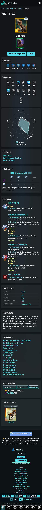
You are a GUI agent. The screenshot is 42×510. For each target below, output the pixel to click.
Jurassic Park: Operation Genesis (21, 486)
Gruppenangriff (8, 355)
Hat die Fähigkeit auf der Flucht (13, 343)
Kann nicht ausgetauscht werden (13, 374)
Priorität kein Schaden (10, 350)
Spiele (2, 8)
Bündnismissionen (8, 160)
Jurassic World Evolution (21, 478)
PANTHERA (10, 393)
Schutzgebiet (7, 155)
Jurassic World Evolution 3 (21, 474)
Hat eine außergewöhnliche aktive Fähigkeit (17, 340)
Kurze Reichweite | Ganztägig (12, 158)
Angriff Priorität (8, 348)
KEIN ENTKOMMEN (14, 274)
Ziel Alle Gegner (8, 352)
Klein (22, 298)
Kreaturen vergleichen (17, 53)
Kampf (31, 53)
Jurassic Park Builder (21, 484)
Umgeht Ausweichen (9, 365)
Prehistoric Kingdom (21, 489)
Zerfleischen (7, 357)
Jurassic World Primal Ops (21, 482)
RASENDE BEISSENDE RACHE (17, 244)
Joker (22, 295)
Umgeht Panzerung (9, 362)
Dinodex (20, 8)
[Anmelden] (39, 2)
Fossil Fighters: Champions (21, 493)
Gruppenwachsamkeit (10, 372)
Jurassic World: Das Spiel (21, 471)
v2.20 (22, 301)
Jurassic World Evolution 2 (21, 476)
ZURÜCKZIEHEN (13, 203)
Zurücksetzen (27, 499)
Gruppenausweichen (9, 367)
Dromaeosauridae (26, 304)
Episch (23, 292)
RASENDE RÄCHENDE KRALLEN (18, 214)
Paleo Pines (21, 491)
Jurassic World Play (21, 480)
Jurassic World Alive (11, 8)
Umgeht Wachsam (9, 370)
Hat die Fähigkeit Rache (10, 345)
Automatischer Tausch (10, 360)
